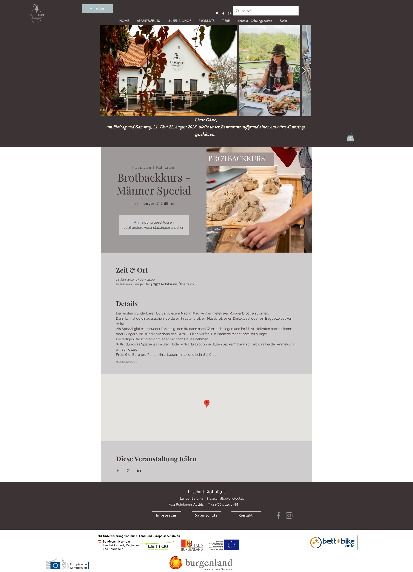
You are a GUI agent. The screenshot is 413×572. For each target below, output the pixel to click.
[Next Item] (303, 70)
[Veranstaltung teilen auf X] (128, 470)
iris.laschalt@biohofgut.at (225, 498)
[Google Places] (217, 13)
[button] (350, 137)
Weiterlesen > (126, 362)
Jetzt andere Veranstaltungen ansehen (154, 227)
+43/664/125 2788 (224, 504)
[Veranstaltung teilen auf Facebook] (118, 470)
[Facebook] (223, 13)
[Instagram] (230, 13)
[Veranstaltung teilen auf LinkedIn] (139, 470)
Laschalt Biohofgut (206, 491)
